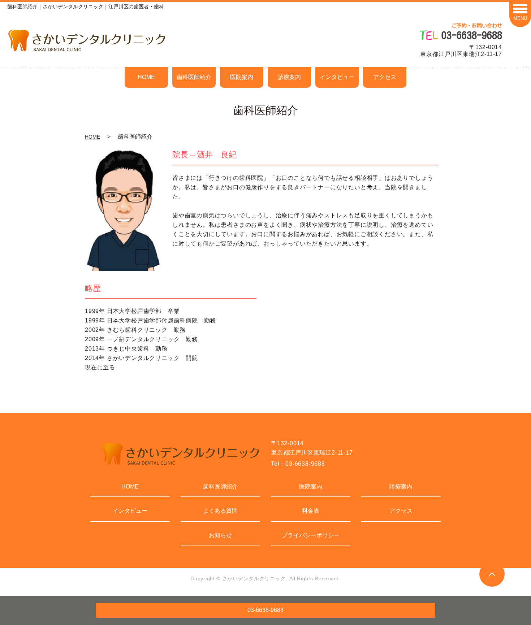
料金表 (310, 511)
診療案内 (289, 77)
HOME (146, 77)
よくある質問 (220, 511)
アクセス (384, 77)
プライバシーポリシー (311, 535)
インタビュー (337, 77)
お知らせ (220, 535)
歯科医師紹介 (194, 77)
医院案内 (241, 77)
